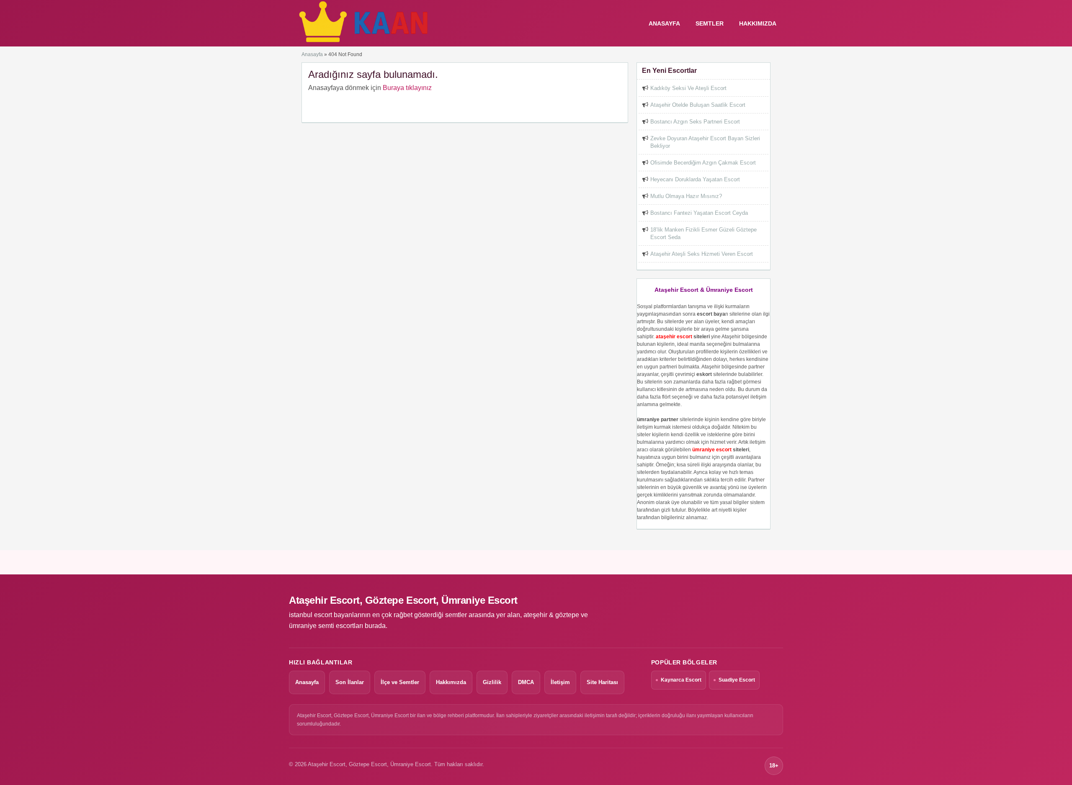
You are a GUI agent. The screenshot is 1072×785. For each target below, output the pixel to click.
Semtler (710, 23)
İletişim (560, 682)
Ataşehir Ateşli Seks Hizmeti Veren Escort (701, 254)
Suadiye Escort (737, 680)
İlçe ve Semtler (400, 682)
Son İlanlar (349, 682)
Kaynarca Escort (681, 680)
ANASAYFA (664, 23)
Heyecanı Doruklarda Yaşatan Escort (695, 179)
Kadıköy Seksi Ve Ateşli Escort (688, 88)
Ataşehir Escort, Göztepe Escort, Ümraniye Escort (403, 600)
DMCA (526, 682)
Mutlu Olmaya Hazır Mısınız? (686, 196)
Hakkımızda (757, 23)
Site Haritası (602, 682)
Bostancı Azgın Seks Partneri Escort (695, 121)
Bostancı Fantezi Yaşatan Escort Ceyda (699, 213)
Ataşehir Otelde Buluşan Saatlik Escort (697, 105)
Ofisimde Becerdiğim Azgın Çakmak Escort (703, 163)
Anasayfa (312, 54)
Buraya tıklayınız (407, 87)
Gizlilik (492, 682)
